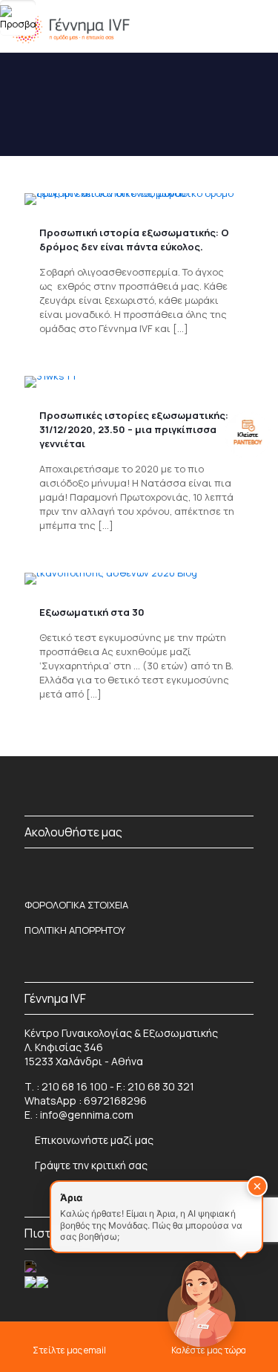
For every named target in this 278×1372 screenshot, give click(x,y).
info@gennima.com (86, 1115)
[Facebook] (30, 868)
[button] (257, 1186)
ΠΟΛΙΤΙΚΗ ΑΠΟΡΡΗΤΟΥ (74, 930)
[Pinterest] (117, 868)
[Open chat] (201, 1302)
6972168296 (115, 1100)
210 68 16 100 (74, 1086)
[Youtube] (248, 868)
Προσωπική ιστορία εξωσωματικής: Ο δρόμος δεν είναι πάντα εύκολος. (134, 239)
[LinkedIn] (161, 868)
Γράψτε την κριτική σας (90, 1165)
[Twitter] (204, 868)
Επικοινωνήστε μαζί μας (94, 1140)
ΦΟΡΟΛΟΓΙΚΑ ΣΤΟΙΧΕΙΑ (76, 904)
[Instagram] (74, 868)
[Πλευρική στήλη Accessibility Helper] (18, 18)
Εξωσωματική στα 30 (92, 612)
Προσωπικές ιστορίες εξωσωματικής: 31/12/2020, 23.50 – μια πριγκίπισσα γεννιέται (133, 429)
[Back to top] (41, 1311)
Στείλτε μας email (69, 1350)
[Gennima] (69, 26)
